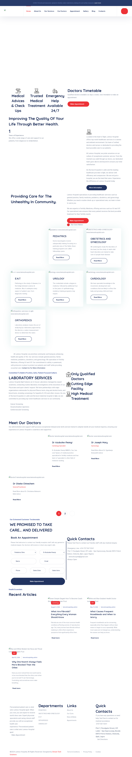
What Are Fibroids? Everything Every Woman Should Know (63, 614)
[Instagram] (103, 744)
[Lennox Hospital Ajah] (12, 11)
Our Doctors (62, 11)
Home (28, 11)
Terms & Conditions (73, 752)
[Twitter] (109, 744)
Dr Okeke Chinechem (23, 483)
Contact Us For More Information (33, 368)
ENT (92, 603)
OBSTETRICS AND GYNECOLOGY (49, 713)
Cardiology (55, 603)
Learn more (97, 3)
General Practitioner (19, 487)
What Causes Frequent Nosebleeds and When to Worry (103, 614)
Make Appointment (37, 581)
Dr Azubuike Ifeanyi (62, 442)
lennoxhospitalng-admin (70, 607)
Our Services (49, 11)
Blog (93, 11)
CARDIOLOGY (98, 278)
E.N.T (18, 278)
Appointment (75, 11)
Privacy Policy (87, 752)
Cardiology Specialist (59, 446)
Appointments (71, 720)
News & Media (71, 717)
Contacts (101, 11)
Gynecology (95, 446)
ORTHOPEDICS (23, 320)
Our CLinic (70, 713)
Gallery (85, 11)
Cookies (98, 752)
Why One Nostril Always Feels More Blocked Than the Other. (27, 664)
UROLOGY (58, 278)
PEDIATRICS (59, 236)
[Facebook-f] (98, 744)
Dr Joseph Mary (99, 442)
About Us (37, 11)
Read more (60, 257)
